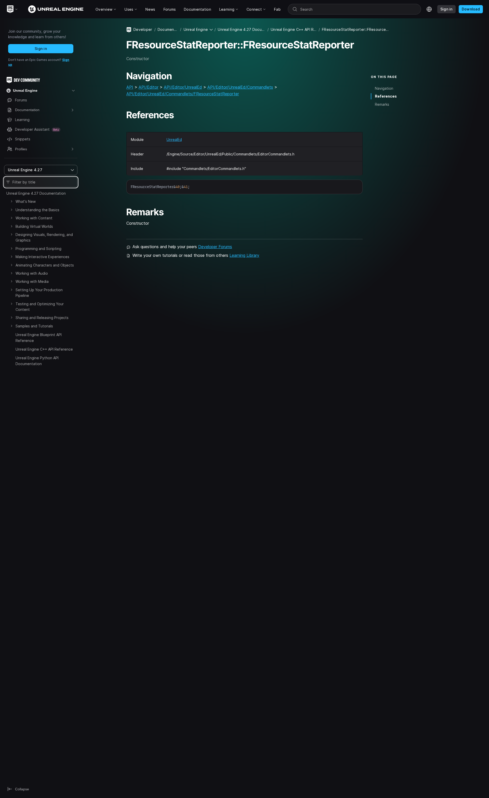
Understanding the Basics (37, 210)
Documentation (168, 29)
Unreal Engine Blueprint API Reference (39, 337)
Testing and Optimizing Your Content (40, 307)
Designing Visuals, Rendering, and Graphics (44, 237)
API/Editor (148, 87)
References (386, 96)
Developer (142, 29)
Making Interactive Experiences (42, 257)
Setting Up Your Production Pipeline (39, 293)
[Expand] (11, 201)
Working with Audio (32, 273)
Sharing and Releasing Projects (42, 317)
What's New (26, 201)
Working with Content (34, 218)
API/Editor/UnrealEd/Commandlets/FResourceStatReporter (182, 93)
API (129, 87)
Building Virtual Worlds (34, 226)
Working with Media (32, 281)
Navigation (384, 88)
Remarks (382, 104)
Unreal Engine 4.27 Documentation (36, 193)
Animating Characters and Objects (45, 265)
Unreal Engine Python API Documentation (37, 361)
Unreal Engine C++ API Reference (44, 349)
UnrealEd (174, 139)
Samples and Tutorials (34, 326)
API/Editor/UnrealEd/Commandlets (240, 87)
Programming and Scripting (38, 248)
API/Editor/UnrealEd (183, 87)
